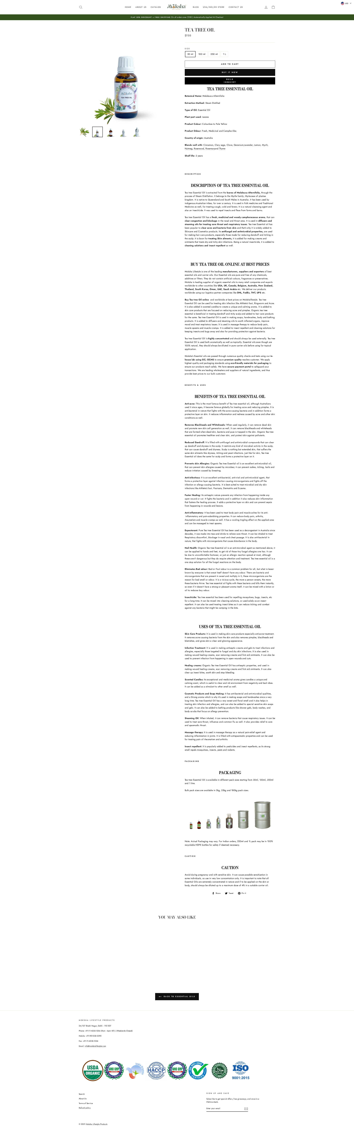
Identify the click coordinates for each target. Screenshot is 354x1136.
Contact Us (236, 7)
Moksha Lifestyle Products (96, 1124)
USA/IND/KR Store (214, 7)
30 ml (190, 54)
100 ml (201, 54)
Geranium (238, 145)
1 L (224, 54)
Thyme (222, 148)
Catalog (156, 7)
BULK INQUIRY (230, 81)
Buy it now (230, 72)
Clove (229, 145)
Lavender (248, 145)
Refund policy (85, 1107)
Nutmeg (188, 148)
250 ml (214, 54)
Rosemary (210, 148)
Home (128, 7)
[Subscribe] (246, 1108)
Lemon (257, 145)
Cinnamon (208, 145)
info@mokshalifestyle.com (95, 1046)
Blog (196, 7)
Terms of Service (86, 1103)
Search (82, 1094)
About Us (141, 7)
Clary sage (220, 145)
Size (187, 48)
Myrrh (265, 145)
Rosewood (199, 148)
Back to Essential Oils (179, 996)
